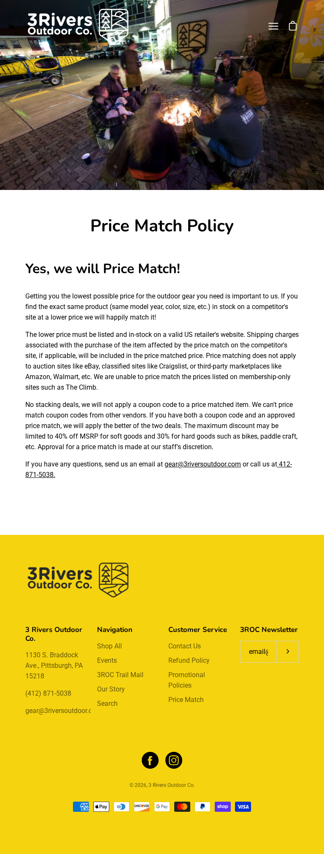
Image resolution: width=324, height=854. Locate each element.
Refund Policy (189, 660)
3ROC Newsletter (269, 629)
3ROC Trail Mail (120, 675)
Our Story (111, 689)
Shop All (109, 646)
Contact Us (184, 646)
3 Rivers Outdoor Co (171, 785)
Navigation (114, 629)
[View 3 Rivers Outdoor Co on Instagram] (173, 760)
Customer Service (197, 629)
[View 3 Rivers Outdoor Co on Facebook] (150, 760)
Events (107, 660)
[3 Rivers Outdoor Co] (78, 26)
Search (107, 703)
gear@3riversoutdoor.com (203, 464)
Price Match (186, 700)
